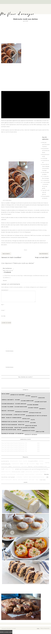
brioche (20, 461)
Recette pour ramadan (9, 424)
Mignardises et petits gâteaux (36, 415)
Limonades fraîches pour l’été (19, 443)
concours (41, 397)
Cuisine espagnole (8, 403)
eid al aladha (32, 463)
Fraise (37, 463)
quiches (33, 422)
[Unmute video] (25, 104)
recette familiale (39, 474)
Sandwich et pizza (28, 430)
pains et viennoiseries (13, 417)
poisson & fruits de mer (6, 471)
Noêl (2, 469)
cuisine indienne (32, 404)
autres (28, 395)
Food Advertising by (9, 367)
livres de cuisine (19, 414)
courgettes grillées (15, 463)
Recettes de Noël (7, 427)
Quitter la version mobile (6, 632)
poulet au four (36, 471)
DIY (25, 463)
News (3, 417)
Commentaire (5, 290)
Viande (37, 479)
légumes (30, 466)
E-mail (3, 310)
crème (21, 463)
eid (27, 463)
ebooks (4, 410)
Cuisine (17, 399)
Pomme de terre (16, 471)
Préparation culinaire (9, 421)
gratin (10, 466)
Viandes (42, 480)
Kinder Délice (24, 466)
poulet (23, 471)
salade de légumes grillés (6, 479)
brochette (25, 461)
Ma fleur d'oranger (17, 14)
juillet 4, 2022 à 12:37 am (8, 270)
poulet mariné (43, 471)
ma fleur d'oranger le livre (40, 466)
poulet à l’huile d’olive (11, 474)
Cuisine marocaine (20, 406)
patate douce (8, 469)
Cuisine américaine (27, 400)
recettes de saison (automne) (24, 427)
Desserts (42, 408)
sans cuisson (31, 479)
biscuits (34, 396)
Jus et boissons (7, 414)
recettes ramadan (8, 477)
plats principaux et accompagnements (31, 469)
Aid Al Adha (5, 393)
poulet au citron (29, 471)
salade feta (15, 479)
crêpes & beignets (8, 399)
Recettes (21, 424)
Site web (3, 316)
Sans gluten (40, 431)
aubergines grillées (14, 461)
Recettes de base (31, 425)
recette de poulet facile (30, 474)
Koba (38, 628)
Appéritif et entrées (17, 394)
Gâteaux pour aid (35, 412)
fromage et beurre (21, 411)
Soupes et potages (8, 433)
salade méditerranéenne (23, 479)
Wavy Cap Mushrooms (7, 268)
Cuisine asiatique (41, 401)
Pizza (13, 469)
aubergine (5, 461)
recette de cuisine (20, 474)
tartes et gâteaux (31, 434)
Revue (19, 429)
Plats (33, 419)
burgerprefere (33, 461)
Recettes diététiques (9, 429)
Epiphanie (11, 410)
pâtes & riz (26, 418)
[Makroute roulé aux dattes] (11, 43)
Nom (2, 304)
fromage (41, 463)
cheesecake (41, 461)
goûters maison (4, 466)
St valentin (19, 433)
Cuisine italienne (7, 406)
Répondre (5, 280)
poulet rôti (3, 474)
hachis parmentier (16, 466)
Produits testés (23, 421)
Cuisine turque (33, 407)
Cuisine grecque (20, 403)
